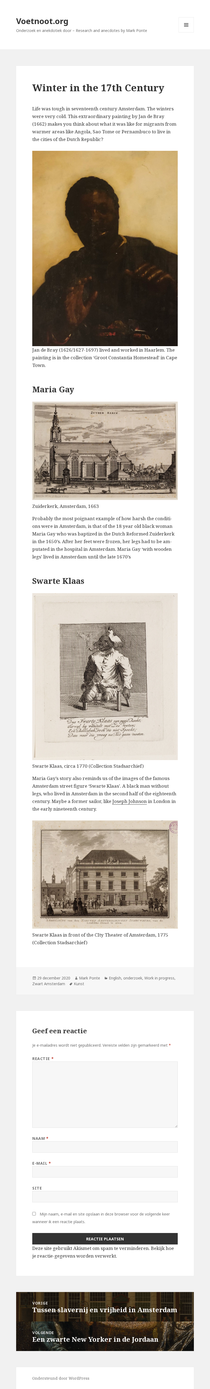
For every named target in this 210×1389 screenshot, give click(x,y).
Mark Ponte (89, 978)
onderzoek (132, 978)
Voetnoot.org (42, 21)
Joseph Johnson (129, 801)
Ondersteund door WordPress (60, 1378)
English (115, 978)
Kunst (79, 983)
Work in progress (159, 978)
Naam (40, 1138)
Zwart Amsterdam (48, 983)
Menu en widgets (186, 32)
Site (37, 1188)
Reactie (43, 1058)
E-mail (41, 1163)
